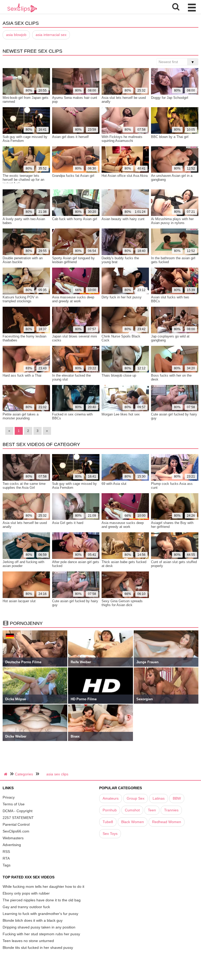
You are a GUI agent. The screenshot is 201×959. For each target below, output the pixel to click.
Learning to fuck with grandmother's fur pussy (40, 914)
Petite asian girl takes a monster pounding (20, 416)
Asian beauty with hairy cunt (123, 219)
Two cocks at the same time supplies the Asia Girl (24, 486)
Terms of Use (14, 804)
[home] (6, 774)
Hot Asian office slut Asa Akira (125, 176)
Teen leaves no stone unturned (28, 941)
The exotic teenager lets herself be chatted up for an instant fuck (23, 179)
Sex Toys (110, 833)
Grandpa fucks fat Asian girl (73, 176)
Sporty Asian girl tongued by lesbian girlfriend (73, 260)
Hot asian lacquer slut (19, 601)
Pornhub (110, 810)
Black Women (132, 822)
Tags (6, 865)
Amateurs (111, 798)
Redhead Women (166, 822)
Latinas (159, 798)
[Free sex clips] (22, 12)
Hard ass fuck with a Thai (22, 375)
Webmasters (13, 838)
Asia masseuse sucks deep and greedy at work (73, 299)
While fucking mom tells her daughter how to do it (43, 886)
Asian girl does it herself (70, 137)
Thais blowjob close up (119, 375)
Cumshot (132, 810)
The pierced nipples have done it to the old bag (42, 900)
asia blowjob (16, 35)
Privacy (9, 797)
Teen (152, 810)
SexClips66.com (16, 831)
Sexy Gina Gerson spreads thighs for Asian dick (122, 603)
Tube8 (108, 822)
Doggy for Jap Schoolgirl (169, 98)
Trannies (171, 810)
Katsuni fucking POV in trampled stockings (20, 299)
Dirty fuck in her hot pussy (122, 297)
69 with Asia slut (114, 484)
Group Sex (135, 798)
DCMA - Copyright (17, 811)
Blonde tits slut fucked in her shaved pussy (38, 947)
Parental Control (16, 824)
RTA (6, 858)
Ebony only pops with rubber (26, 893)
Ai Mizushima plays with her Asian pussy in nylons (172, 221)
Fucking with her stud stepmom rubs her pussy (41, 934)
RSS (6, 851)
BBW (177, 798)
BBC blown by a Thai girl (169, 137)
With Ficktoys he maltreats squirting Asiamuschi (122, 139)
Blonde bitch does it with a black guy (33, 920)
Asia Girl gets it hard (67, 523)
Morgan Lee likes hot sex (121, 414)
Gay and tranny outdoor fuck (26, 907)
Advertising (12, 845)
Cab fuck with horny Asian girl (74, 219)
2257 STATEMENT (18, 818)
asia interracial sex (51, 35)
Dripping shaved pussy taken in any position (39, 927)
